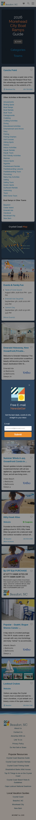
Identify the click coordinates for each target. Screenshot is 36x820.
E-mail (7, 424)
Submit (18, 434)
